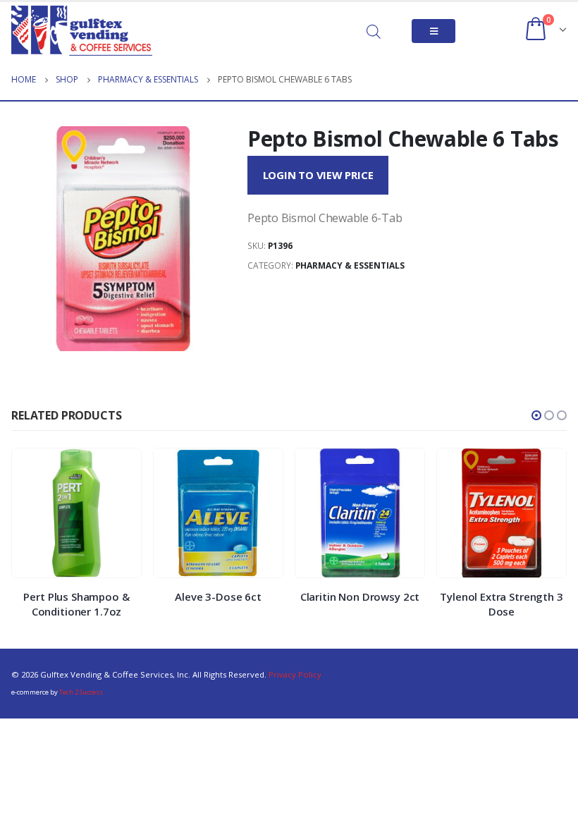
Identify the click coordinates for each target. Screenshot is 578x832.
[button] (536, 415)
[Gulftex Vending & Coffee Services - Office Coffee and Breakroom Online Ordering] (81, 31)
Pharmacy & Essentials (350, 265)
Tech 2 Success (81, 692)
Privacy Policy (295, 674)
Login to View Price (318, 175)
